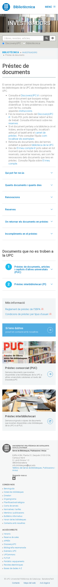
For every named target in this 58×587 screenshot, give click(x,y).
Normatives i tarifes (12, 509)
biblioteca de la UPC (43, 145)
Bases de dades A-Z (13, 568)
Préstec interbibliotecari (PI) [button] (30, 284)
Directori (7, 495)
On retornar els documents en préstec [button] (26, 221)
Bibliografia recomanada (15, 547)
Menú (50, 6)
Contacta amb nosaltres (14, 523)
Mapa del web (30, 583)
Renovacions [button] (12, 197)
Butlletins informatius (13, 516)
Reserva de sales (11, 537)
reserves (13, 123)
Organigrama (10, 499)
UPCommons (9, 554)
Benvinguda (9, 488)
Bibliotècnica (33, 43)
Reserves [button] (10, 209)
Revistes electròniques (14, 565)
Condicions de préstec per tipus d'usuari (26, 314)
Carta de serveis (11, 506)
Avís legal (44, 583)
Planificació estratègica (14, 502)
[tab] (29, 173)
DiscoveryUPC (13, 43)
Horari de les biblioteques (15, 519)
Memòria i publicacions (14, 513)
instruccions (25, 111)
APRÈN (7, 541)
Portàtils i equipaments (14, 561)
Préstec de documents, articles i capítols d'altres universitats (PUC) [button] (32, 269)
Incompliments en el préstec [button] (21, 233)
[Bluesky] (13, 478)
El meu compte (25, 148)
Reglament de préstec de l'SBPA (22, 309)
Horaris (7, 534)
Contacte (15, 583)
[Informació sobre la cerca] (52, 38)
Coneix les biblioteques (14, 492)
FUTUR (7, 558)
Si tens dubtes (21, 329)
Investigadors (29, 52)
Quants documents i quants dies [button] (23, 185)
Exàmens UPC (10, 551)
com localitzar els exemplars (28, 137)
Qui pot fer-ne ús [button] (14, 172)
